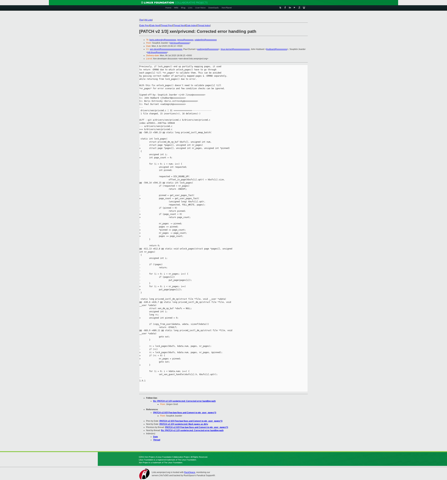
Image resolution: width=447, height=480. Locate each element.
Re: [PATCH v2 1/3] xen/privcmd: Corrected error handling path (184, 401)
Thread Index (203, 25)
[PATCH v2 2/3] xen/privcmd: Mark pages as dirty (183, 424)
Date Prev (144, 25)
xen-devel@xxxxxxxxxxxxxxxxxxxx (166, 49)
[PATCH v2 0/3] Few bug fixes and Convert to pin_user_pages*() (184, 412)
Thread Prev (166, 25)
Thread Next (179, 25)
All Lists (148, 20)
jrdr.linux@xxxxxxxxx (179, 43)
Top (141, 20)
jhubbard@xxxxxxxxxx (276, 49)
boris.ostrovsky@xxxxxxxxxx (162, 40)
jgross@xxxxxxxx (185, 40)
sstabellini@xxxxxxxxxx (206, 40)
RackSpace (189, 472)
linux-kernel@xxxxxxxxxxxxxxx (235, 49)
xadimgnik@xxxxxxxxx (207, 49)
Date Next (155, 25)
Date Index (191, 25)
